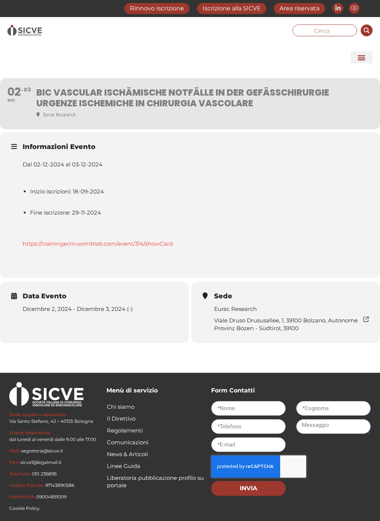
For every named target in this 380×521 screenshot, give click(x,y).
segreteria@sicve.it (42, 451)
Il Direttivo (121, 418)
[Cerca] (367, 30)
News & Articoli (127, 454)
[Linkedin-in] (337, 8)
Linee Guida (123, 465)
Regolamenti (125, 430)
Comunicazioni (127, 442)
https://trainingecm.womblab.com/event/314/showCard (98, 243)
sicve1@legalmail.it (41, 462)
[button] (362, 57)
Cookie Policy (24, 508)
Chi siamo (120, 406)
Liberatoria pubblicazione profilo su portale (155, 481)
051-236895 (44, 474)
